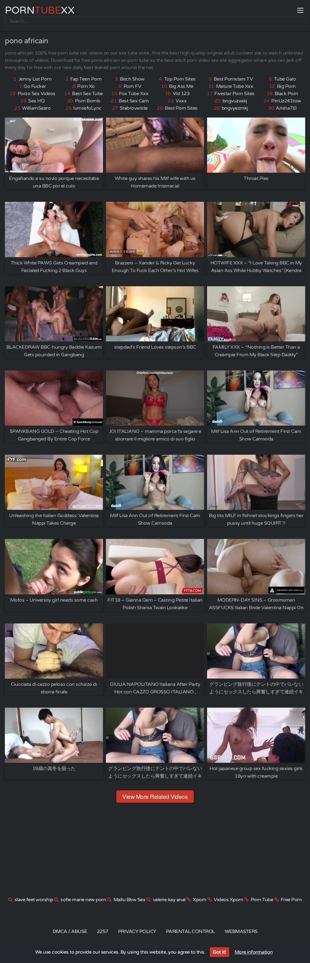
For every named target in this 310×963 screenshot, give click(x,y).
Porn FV (132, 86)
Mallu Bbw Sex (130, 900)
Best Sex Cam (134, 101)
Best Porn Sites (181, 108)
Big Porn (286, 86)
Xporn (199, 900)
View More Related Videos (155, 796)
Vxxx (181, 101)
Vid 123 (181, 94)
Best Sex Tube (87, 94)
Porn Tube (262, 900)
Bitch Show (132, 79)
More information (254, 952)
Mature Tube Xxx (234, 86)
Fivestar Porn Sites (234, 94)
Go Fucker (35, 86)
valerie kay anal (169, 900)
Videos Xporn (228, 900)
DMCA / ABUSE (70, 931)
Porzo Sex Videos (36, 94)
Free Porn (291, 900)
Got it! (219, 952)
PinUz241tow (286, 101)
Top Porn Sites (180, 79)
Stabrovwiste (134, 108)
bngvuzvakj (235, 101)
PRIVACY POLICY (137, 931)
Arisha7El (286, 108)
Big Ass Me (181, 86)
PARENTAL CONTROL (190, 931)
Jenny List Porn (35, 79)
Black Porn (286, 94)
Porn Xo (86, 86)
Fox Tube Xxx (133, 94)
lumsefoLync (87, 108)
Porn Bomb (87, 101)
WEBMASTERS (241, 931)
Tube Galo (285, 79)
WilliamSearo (36, 108)
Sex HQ (36, 101)
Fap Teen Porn (86, 79)
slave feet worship (34, 900)
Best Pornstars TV (233, 79)
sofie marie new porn (83, 900)
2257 (102, 931)
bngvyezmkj (235, 108)
